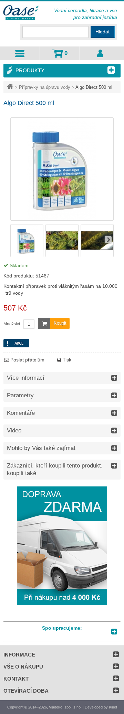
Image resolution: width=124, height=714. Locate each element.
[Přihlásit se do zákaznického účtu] (100, 53)
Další (108, 239)
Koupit (60, 323)
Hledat (102, 31)
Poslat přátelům (26, 360)
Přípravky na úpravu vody (44, 87)
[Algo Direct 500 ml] (26, 255)
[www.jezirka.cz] (21, 13)
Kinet (113, 707)
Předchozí (16, 239)
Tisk (66, 360)
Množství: (12, 324)
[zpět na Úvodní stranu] (11, 87)
